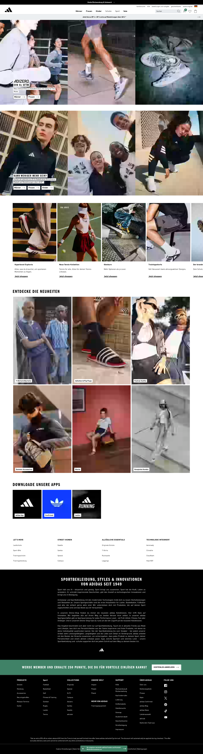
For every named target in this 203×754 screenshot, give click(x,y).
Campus (61, 561)
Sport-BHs (17, 550)
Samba (60, 550)
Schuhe (108, 11)
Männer (79, 11)
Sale (125, 11)
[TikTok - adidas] (175, 711)
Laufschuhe (17, 545)
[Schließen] (83, 748)
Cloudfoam (150, 556)
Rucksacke (106, 556)
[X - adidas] (175, 698)
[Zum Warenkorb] (195, 11)
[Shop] (8, 10)
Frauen (89, 11)
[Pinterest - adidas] (175, 705)
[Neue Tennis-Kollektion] (79, 241)
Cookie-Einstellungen (64, 749)
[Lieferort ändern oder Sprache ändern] (195, 6)
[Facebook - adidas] (175, 686)
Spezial (60, 556)
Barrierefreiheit (130, 749)
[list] (101, 241)
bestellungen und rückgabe (160, 6)
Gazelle (60, 545)
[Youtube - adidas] (175, 717)
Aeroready (150, 545)
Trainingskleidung (20, 561)
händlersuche (141, 6)
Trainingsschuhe (19, 556)
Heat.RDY (149, 561)
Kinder (99, 11)
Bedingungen (142, 749)
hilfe (148, 6)
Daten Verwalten (79, 749)
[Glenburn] (124, 241)
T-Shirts (105, 550)
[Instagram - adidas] (175, 692)
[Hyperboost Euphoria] (34, 241)
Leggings (105, 561)
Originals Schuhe (108, 545)
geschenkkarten (176, 6)
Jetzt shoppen (21, 276)
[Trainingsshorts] (168, 241)
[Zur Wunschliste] (190, 11)
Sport (117, 11)
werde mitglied (187, 6)
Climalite (149, 550)
